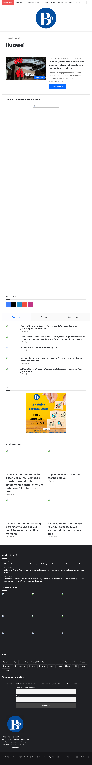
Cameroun (45, 662)
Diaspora (68, 662)
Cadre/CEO (35, 662)
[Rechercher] (89, 19)
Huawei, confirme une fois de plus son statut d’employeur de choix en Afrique (67, 65)
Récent (44, 317)
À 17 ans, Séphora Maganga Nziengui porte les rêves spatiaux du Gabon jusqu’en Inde (65, 528)
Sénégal (6, 670)
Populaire (16, 317)
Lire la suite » (57, 86)
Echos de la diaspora (81, 662)
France (52, 666)
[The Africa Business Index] (46, 18)
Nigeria (67, 666)
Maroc (60, 666)
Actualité (6, 662)
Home (6, 757)
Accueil (10, 38)
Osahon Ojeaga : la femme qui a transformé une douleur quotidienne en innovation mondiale (24, 528)
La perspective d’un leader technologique (38, 347)
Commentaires (73, 317)
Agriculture (24, 662)
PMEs (75, 666)
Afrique (14, 662)
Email (18, 696)
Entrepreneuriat (20, 666)
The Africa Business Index (59, 58)
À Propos (14, 757)
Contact (22, 757)
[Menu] (3, 19)
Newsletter (31, 757)
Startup (83, 666)
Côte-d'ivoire (56, 662)
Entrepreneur (7, 666)
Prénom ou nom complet (25, 688)
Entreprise (32, 666)
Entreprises (42, 666)
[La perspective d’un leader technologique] (12, 350)
